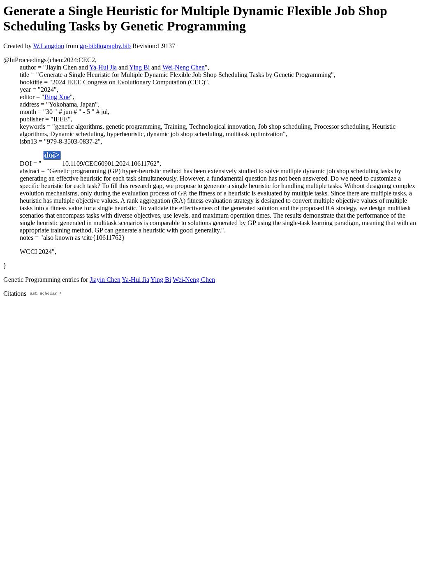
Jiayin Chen (105, 279)
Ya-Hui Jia (103, 67)
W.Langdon (48, 45)
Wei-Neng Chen (183, 67)
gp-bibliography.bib (105, 45)
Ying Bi (139, 67)
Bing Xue (57, 96)
